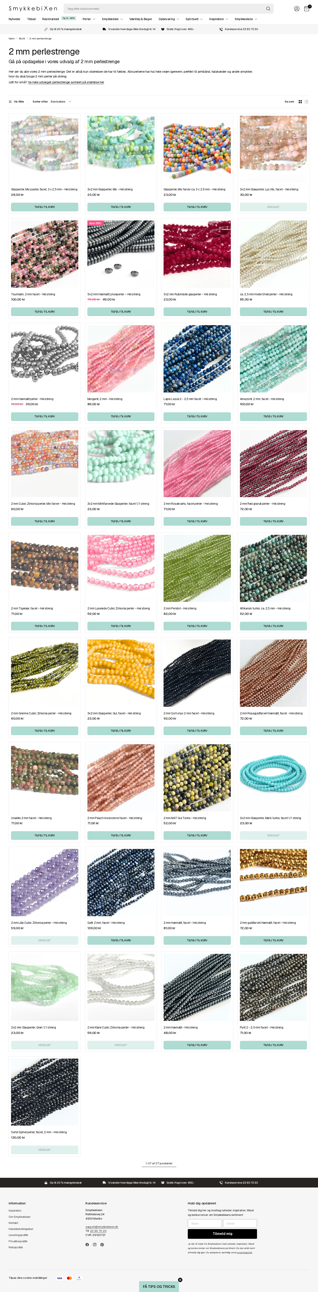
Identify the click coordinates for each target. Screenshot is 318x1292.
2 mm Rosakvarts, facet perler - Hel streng (191, 504)
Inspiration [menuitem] (216, 19)
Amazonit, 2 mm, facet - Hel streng (262, 399)
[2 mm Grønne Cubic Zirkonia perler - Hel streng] (44, 673)
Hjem (12, 38)
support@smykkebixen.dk (101, 1227)
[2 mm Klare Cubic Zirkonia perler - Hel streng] (121, 987)
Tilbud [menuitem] (31, 19)
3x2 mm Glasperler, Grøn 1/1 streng (33, 1027)
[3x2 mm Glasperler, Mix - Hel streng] (121, 149)
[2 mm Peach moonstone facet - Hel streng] (121, 778)
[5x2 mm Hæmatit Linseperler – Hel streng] (121, 254)
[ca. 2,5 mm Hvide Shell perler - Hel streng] (273, 254)
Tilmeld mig (222, 1233)
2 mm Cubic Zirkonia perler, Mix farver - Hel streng (43, 504)
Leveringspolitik (18, 1235)
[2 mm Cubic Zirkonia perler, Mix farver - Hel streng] (44, 463)
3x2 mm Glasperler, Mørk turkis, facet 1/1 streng (270, 818)
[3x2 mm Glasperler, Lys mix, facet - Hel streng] (273, 149)
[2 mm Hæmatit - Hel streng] (197, 987)
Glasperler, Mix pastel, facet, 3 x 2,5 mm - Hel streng (44, 189)
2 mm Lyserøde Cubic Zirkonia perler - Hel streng (118, 608)
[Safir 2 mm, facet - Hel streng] (121, 882)
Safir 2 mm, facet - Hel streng (106, 923)
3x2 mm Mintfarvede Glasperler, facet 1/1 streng (118, 504)
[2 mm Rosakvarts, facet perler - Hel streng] (197, 463)
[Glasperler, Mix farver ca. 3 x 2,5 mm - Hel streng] (197, 149)
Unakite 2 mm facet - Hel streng (31, 818)
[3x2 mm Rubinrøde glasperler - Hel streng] (197, 254)
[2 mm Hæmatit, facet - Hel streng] (197, 882)
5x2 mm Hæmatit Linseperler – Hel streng (113, 294)
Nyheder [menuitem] (15, 19)
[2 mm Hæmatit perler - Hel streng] (44, 358)
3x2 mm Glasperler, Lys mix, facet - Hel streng (269, 189)
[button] (159, 1286)
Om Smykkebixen (20, 1217)
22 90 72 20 (98, 1231)
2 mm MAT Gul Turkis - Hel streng (185, 818)
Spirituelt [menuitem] (192, 19)
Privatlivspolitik (18, 1241)
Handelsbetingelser (21, 1229)
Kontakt (13, 1223)
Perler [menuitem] (87, 19)
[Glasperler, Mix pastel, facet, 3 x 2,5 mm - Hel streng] (44, 149)
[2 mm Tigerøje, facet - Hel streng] (44, 568)
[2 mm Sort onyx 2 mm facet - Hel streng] (197, 673)
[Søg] (268, 9)
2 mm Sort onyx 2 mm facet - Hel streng (189, 713)
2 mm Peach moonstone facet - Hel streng (114, 818)
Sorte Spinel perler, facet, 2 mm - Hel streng (39, 1132)
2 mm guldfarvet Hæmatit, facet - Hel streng (268, 923)
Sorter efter (40, 101)
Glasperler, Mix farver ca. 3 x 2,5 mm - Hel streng (194, 189)
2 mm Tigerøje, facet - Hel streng (32, 608)
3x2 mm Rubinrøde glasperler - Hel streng (190, 294)
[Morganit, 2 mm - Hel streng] (121, 358)
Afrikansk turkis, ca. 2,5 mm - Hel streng (265, 608)
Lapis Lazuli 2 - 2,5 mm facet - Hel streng (190, 399)
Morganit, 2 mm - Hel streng (104, 399)
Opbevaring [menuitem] (167, 19)
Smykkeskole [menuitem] (244, 19)
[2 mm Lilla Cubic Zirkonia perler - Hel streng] (44, 882)
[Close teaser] (180, 1280)
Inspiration (15, 1210)
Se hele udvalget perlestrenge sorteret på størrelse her (66, 82)
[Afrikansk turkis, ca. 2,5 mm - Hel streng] (273, 568)
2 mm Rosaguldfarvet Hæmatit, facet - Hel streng (271, 713)
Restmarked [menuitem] (50, 19)
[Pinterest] (103, 1244)
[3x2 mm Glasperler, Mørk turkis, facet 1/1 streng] (273, 778)
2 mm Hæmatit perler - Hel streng (32, 399)
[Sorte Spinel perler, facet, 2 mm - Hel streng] (44, 1092)
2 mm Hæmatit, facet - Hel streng (185, 923)
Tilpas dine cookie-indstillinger (28, 1278)
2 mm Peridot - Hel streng (180, 608)
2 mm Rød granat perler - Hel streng (262, 504)
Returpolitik (16, 1247)
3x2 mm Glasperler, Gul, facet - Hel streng (114, 713)
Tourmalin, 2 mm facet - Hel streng (33, 294)
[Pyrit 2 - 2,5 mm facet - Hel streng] (273, 987)
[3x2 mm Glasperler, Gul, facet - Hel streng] (121, 673)
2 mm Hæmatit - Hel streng (181, 1027)
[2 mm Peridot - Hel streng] (197, 568)
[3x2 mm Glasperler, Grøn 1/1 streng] (44, 987)
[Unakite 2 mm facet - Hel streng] (44, 778)
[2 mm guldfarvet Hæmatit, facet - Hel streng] (273, 882)
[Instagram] (96, 1244)
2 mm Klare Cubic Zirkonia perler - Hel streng (116, 1027)
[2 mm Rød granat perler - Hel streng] (273, 463)
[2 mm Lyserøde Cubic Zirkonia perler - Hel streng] (121, 568)
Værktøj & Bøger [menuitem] (140, 19)
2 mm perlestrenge (40, 38)
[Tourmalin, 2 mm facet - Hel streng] (44, 254)
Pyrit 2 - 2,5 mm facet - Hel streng (261, 1027)
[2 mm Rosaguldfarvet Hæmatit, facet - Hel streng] (273, 673)
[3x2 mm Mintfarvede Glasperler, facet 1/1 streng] (121, 463)
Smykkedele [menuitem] (110, 19)
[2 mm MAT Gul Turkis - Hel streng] (197, 778)
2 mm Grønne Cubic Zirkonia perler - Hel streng (41, 713)
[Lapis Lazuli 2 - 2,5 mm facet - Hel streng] (197, 358)
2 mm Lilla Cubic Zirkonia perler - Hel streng (39, 923)
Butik (22, 38)
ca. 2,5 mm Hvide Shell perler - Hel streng (266, 294)
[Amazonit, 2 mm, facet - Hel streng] (273, 358)
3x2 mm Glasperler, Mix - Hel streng (110, 189)
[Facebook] (88, 1244)
